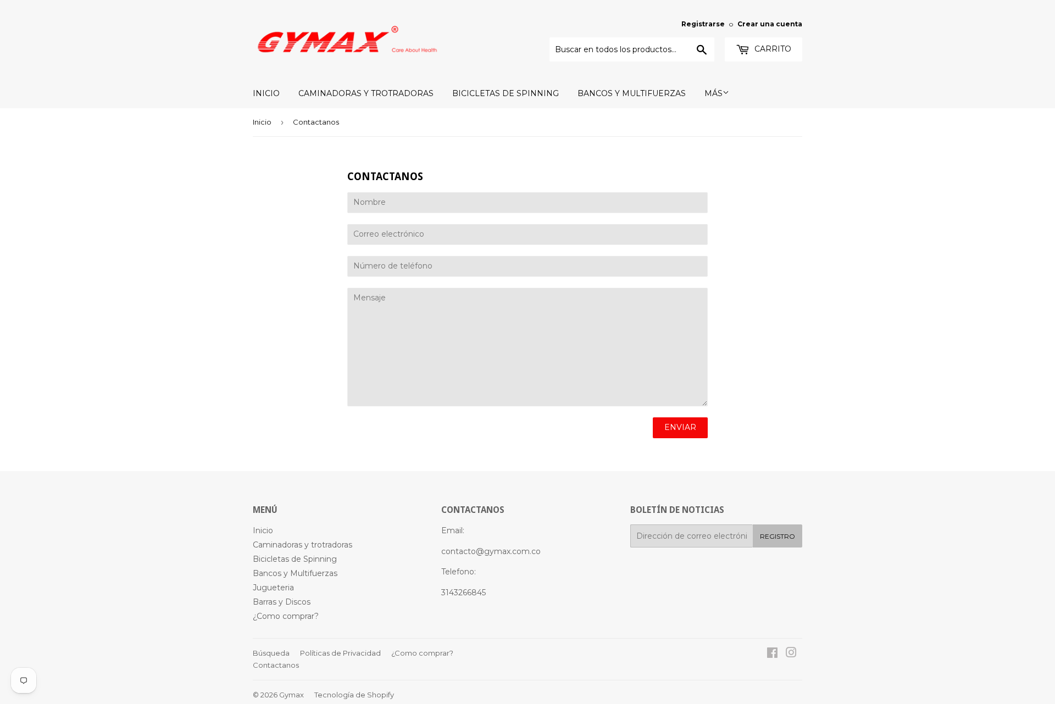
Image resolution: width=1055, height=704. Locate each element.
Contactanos (276, 665)
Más (713, 93)
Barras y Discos (281, 602)
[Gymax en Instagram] (791, 654)
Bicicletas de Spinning (505, 93)
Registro (777, 536)
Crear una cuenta (769, 24)
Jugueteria (273, 588)
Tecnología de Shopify (354, 694)
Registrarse (703, 24)
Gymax (291, 694)
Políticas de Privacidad (340, 653)
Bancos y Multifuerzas (632, 93)
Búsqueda (271, 653)
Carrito (771, 49)
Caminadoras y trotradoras (366, 93)
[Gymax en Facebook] (772, 654)
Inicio (266, 93)
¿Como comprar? (286, 616)
